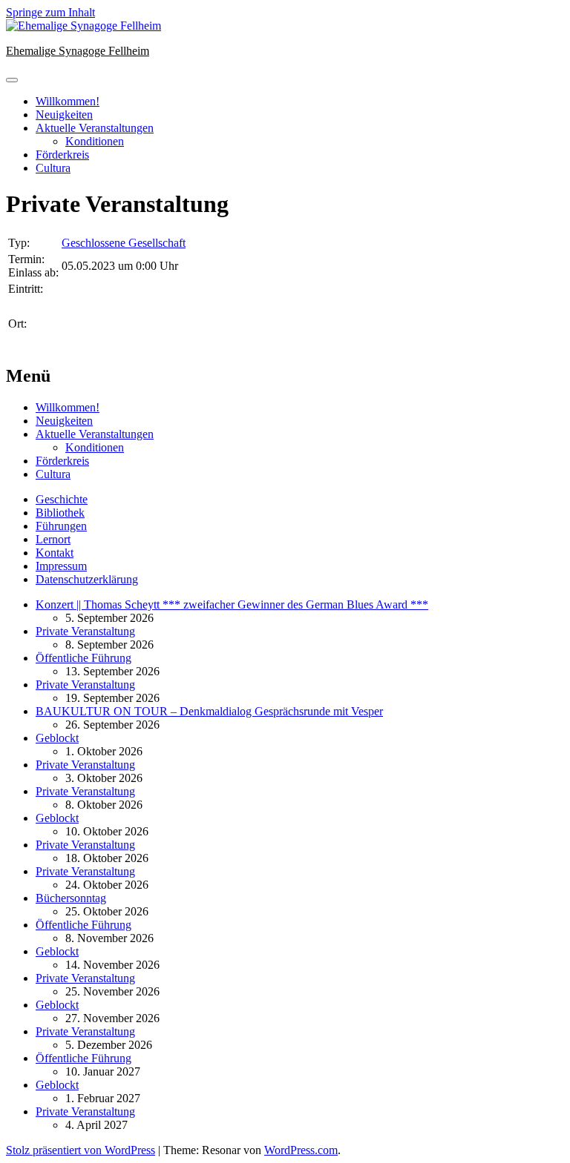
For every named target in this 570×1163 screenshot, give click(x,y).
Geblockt (57, 738)
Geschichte (62, 499)
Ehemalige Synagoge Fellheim (77, 50)
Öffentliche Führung (83, 658)
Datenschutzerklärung (87, 579)
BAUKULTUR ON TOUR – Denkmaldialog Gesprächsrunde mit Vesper (209, 711)
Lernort (53, 539)
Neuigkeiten (64, 114)
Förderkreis (62, 154)
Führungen (61, 526)
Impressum (61, 566)
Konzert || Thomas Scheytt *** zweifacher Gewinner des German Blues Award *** (232, 604)
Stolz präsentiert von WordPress (80, 1150)
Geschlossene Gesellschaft (124, 242)
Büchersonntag (71, 898)
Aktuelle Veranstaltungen (95, 128)
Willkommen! (67, 101)
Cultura (53, 168)
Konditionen (94, 141)
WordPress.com (301, 1150)
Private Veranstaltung (85, 631)
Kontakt (54, 552)
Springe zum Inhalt (50, 12)
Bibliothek (60, 512)
